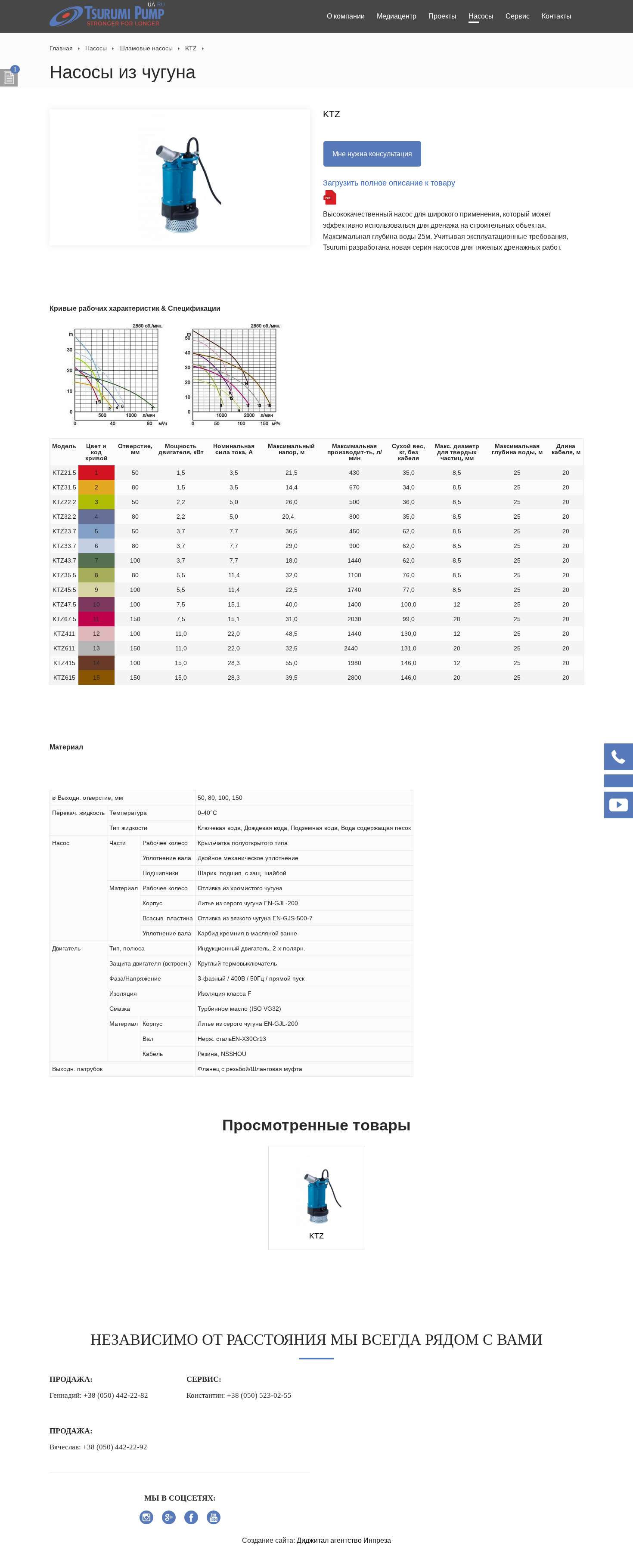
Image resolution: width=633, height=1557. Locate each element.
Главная (61, 48)
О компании (346, 16)
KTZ (191, 48)
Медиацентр (396, 16)
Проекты (442, 16)
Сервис (518, 16)
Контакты (556, 16)
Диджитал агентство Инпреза (344, 1540)
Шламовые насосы (146, 48)
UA (151, 4)
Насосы (481, 16)
